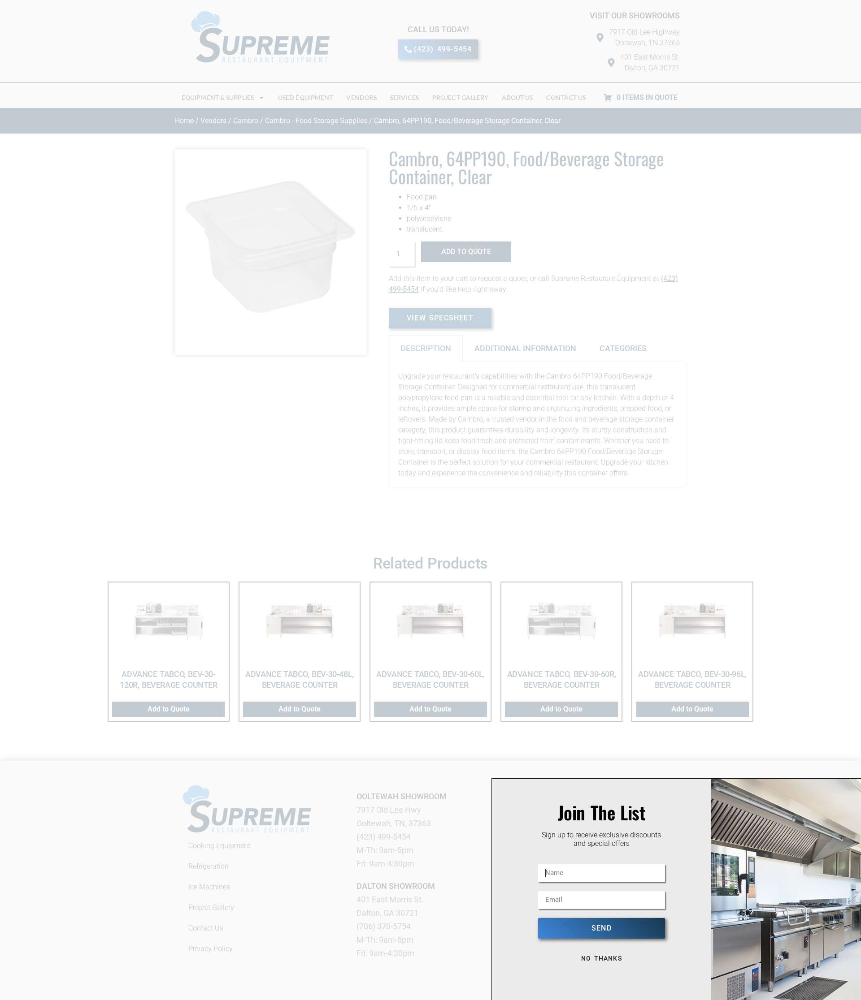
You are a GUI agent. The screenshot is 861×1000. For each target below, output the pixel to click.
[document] (430, 500)
